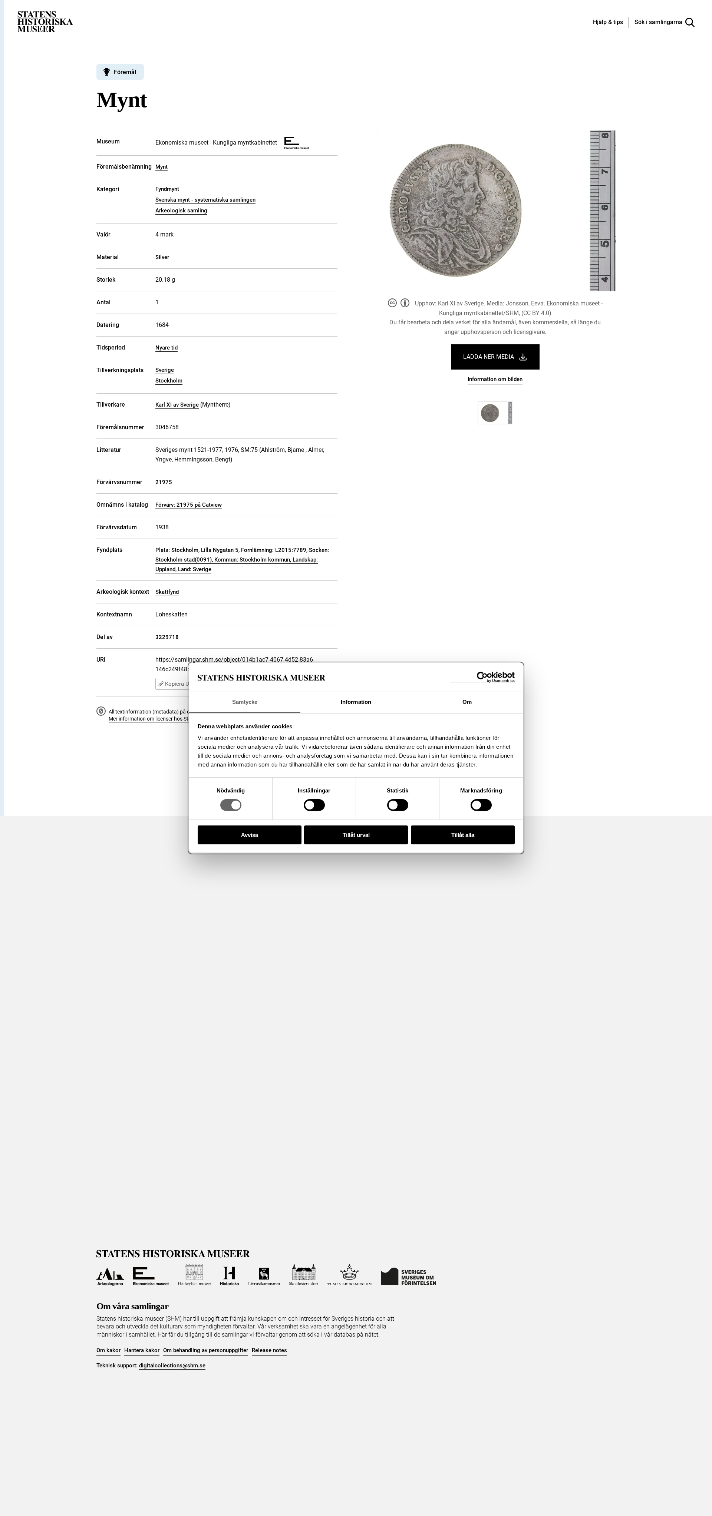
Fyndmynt (167, 189)
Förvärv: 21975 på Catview (188, 505)
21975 (163, 482)
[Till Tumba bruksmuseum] (349, 1275)
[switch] (314, 805)
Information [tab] (356, 702)
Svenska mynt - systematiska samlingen (205, 199)
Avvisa (249, 835)
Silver (162, 257)
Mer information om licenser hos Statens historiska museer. (176, 719)
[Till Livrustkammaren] (264, 1275)
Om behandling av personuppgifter (205, 1350)
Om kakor (108, 1350)
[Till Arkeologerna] (110, 1275)
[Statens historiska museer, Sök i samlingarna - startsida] (45, 21)
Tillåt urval (356, 835)
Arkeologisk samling (181, 210)
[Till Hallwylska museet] (194, 1275)
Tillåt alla (462, 835)
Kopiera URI (179, 684)
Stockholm (168, 380)
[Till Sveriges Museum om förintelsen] (408, 1275)
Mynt (161, 166)
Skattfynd (167, 592)
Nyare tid (166, 347)
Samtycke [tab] (245, 702)
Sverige (164, 370)
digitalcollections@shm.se (172, 1365)
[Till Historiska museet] (229, 1275)
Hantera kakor (141, 1350)
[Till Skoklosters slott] (303, 1275)
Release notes (269, 1350)
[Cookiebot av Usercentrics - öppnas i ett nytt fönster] (482, 677)
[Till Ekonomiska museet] (151, 1275)
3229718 (167, 637)
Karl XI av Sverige (177, 404)
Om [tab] (467, 702)
